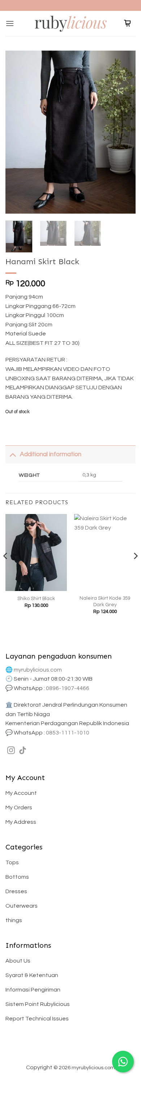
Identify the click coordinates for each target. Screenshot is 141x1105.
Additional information (50, 454)
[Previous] (17, 132)
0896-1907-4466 (67, 688)
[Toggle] (12, 454)
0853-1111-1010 (67, 733)
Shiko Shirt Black (36, 598)
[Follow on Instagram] (11, 751)
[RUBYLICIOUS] (70, 23)
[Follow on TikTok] (22, 751)
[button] (9, 23)
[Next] (124, 132)
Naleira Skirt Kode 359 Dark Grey (105, 601)
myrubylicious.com (38, 670)
